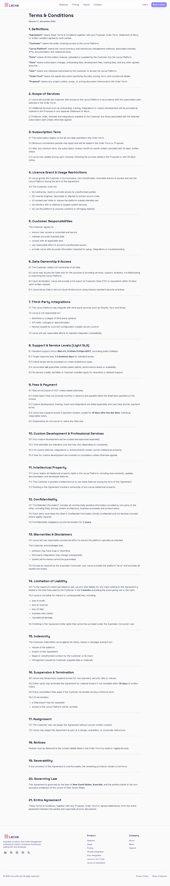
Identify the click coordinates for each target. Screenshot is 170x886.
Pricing (75, 4)
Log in (145, 4)
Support (132, 848)
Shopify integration (95, 852)
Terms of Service (159, 876)
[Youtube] (11, 852)
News (131, 844)
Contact (98, 4)
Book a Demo (159, 4)
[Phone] (29, 852)
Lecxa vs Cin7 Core (95, 859)
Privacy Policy (142, 876)
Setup (89, 844)
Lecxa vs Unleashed (96, 863)
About (86, 4)
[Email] (23, 852)
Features (63, 4)
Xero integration (94, 855)
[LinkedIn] (5, 852)
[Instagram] (17, 852)
